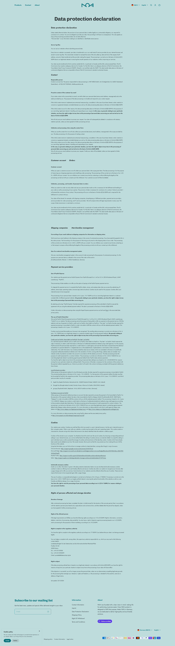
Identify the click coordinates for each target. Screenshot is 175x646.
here (107, 310)
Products (18, 5)
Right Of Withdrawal (78, 618)
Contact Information (78, 605)
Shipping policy (48, 639)
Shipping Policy (77, 615)
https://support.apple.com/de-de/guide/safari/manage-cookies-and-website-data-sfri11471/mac (80, 458)
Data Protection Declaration (80, 612)
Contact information (59, 639)
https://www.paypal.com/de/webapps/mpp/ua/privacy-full (68, 415)
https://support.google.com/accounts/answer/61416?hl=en (77, 449)
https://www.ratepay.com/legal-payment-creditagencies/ (104, 409)
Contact (28, 5)
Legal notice (70, 639)
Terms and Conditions (78, 622)
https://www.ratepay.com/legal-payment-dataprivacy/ (71, 409)
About (37, 5)
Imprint (74, 608)
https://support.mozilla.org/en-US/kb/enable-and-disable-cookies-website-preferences (83, 455)
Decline (15, 640)
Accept (7, 640)
